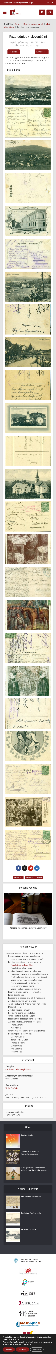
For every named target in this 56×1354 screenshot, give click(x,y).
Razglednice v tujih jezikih (22, 968)
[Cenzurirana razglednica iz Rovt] (28, 484)
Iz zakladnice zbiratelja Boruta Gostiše (25, 1018)
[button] (45, 916)
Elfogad (9, 1349)
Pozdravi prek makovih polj (20, 1033)
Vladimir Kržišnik (18, 1036)
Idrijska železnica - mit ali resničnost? (27, 959)
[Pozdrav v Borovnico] (28, 155)
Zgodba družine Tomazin (19, 1010)
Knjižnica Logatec (34, 45)
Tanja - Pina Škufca (19, 1039)
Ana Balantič (16, 1048)
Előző (14, 51)
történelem (10, 1069)
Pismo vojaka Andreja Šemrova (25, 983)
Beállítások (37, 1349)
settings (27, 1344)
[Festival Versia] (13, 1141)
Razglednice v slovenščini (22, 965)
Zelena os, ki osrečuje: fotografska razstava (30, 1152)
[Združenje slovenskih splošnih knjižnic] (28, 1303)
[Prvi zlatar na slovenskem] (13, 1202)
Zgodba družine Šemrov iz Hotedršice (24, 971)
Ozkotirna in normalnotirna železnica (24, 956)
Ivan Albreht (16, 1027)
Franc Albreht (17, 1024)
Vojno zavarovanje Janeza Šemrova (26, 980)
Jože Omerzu (16, 1051)
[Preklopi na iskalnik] (49, 12)
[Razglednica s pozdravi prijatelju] (28, 221)
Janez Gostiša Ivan (16, 995)
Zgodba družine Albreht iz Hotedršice (24, 1021)
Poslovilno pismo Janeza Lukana (22, 1013)
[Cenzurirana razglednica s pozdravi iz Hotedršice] (28, 352)
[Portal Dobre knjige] (28, 1324)
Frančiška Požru (18, 1042)
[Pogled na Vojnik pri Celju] (13, 1219)
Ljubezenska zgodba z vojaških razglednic (26, 998)
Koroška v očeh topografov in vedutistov (28, 928)
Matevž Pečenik (15, 1007)
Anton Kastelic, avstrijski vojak (21, 1015)
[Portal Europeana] (28, 1282)
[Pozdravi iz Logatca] (28, 90)
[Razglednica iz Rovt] (28, 418)
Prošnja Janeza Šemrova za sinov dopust (29, 977)
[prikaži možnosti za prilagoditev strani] (48, 2)
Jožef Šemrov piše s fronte (22, 986)
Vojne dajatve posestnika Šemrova (26, 989)
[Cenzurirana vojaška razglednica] (28, 681)
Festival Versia (27, 1135)
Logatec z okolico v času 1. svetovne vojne (24, 953)
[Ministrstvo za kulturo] (28, 1261)
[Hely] (42, 12)
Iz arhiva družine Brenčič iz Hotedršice (24, 992)
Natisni (19, 877)
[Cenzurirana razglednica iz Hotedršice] (28, 287)
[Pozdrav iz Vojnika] (13, 1235)
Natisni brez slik (35, 877)
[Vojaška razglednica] (28, 615)
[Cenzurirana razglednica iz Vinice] (28, 746)
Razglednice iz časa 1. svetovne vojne (24, 962)
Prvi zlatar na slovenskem (31, 1197)
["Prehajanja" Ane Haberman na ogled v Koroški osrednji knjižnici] (13, 1173)
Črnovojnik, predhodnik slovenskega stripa (26, 1030)
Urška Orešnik (11, 1088)
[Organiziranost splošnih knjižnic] (28, 1271)
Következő (41, 51)
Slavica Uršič (16, 1045)
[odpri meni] (4, 12)
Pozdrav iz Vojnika (28, 1229)
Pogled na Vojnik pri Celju (31, 1213)
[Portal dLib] (28, 1293)
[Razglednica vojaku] (28, 549)
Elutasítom (22, 1349)
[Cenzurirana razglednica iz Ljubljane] (28, 812)
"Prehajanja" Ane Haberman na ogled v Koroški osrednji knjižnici (34, 1169)
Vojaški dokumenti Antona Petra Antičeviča (27, 1004)
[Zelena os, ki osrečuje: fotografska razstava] (13, 1157)
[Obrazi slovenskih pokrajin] (28, 1313)
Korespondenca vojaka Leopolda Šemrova (29, 974)
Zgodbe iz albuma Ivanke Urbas (22, 1001)
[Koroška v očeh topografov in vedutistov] (28, 909)
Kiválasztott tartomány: (18, 2)
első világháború (23, 1069)
